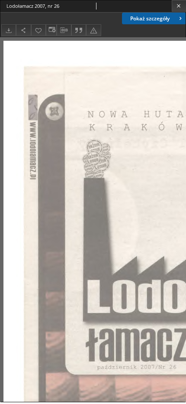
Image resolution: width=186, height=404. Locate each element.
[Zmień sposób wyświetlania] (51, 30)
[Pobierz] (8, 30)
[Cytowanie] (78, 30)
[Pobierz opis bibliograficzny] (64, 30)
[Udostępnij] (23, 30)
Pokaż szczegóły (150, 18)
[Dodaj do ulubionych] (38, 30)
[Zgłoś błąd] (93, 30)
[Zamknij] (179, 6)
